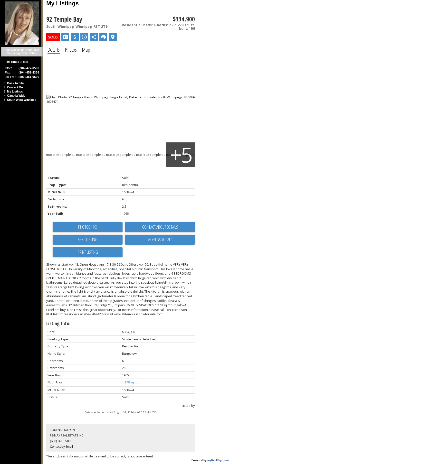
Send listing (87, 239)
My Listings (15, 91)
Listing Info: (58, 323)
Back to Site (15, 83)
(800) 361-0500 (60, 441)
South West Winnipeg (21, 100)
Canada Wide (16, 95)
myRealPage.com (218, 460)
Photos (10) (87, 227)
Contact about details (160, 227)
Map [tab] (86, 49)
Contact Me (15, 87)
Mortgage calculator (160, 240)
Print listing (87, 252)
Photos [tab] (71, 49)
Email (15, 62)
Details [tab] (54, 49)
